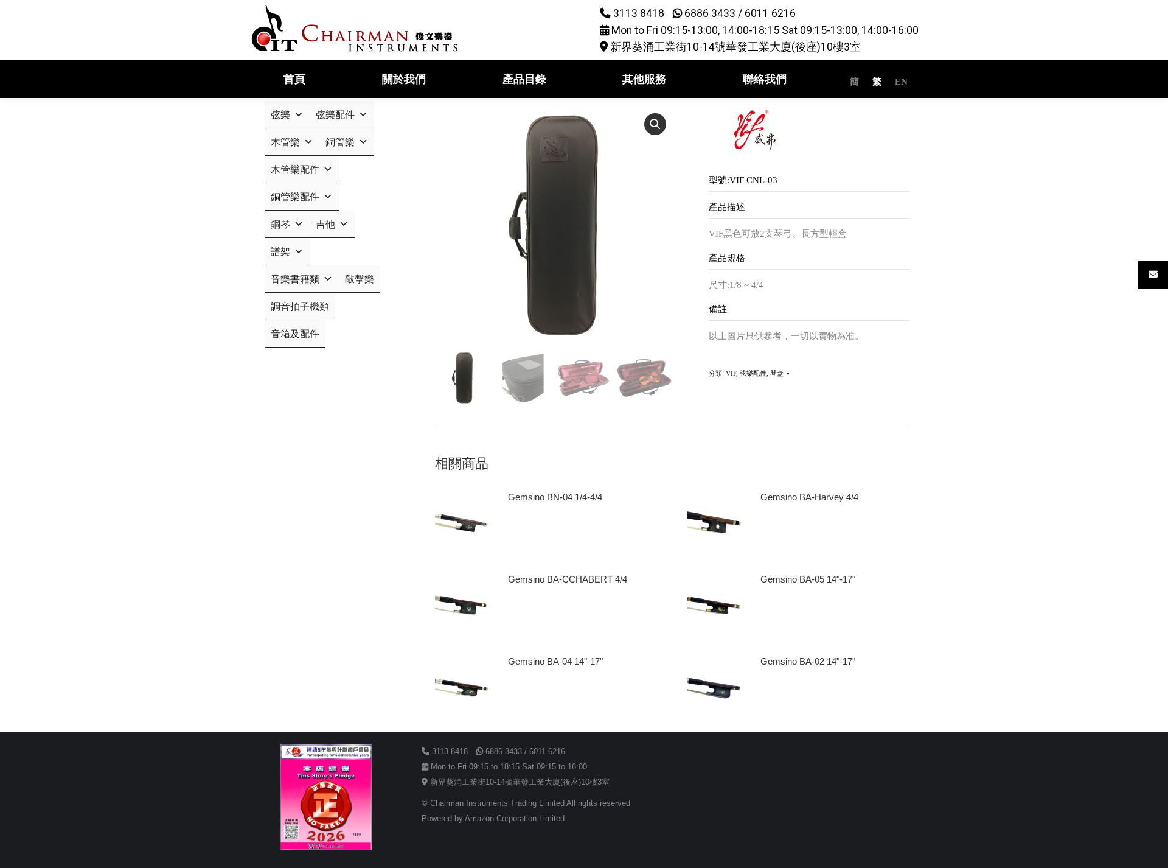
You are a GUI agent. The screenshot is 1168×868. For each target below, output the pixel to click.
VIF (731, 373)
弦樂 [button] (280, 115)
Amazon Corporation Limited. (515, 818)
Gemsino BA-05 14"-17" (807, 579)
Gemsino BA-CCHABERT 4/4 (567, 579)
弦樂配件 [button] (335, 115)
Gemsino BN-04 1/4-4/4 (555, 497)
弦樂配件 (753, 373)
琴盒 (777, 373)
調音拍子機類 (300, 306)
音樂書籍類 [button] (295, 279)
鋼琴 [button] (280, 224)
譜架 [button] (280, 252)
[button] (655, 124)
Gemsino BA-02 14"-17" (807, 661)
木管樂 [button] (285, 142)
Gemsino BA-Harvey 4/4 (809, 497)
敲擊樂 (359, 279)
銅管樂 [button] (340, 142)
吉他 (325, 224)
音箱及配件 (295, 334)
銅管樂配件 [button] (295, 197)
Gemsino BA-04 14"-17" (555, 661)
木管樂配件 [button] (295, 169)
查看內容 (531, 531)
